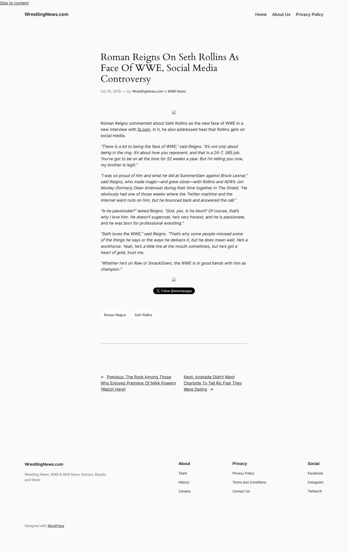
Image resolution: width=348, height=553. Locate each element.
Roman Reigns (115, 315)
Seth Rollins (143, 315)
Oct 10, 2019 (111, 91)
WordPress (56, 526)
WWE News (177, 91)
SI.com (144, 129)
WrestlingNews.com (46, 14)
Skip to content (14, 3)
